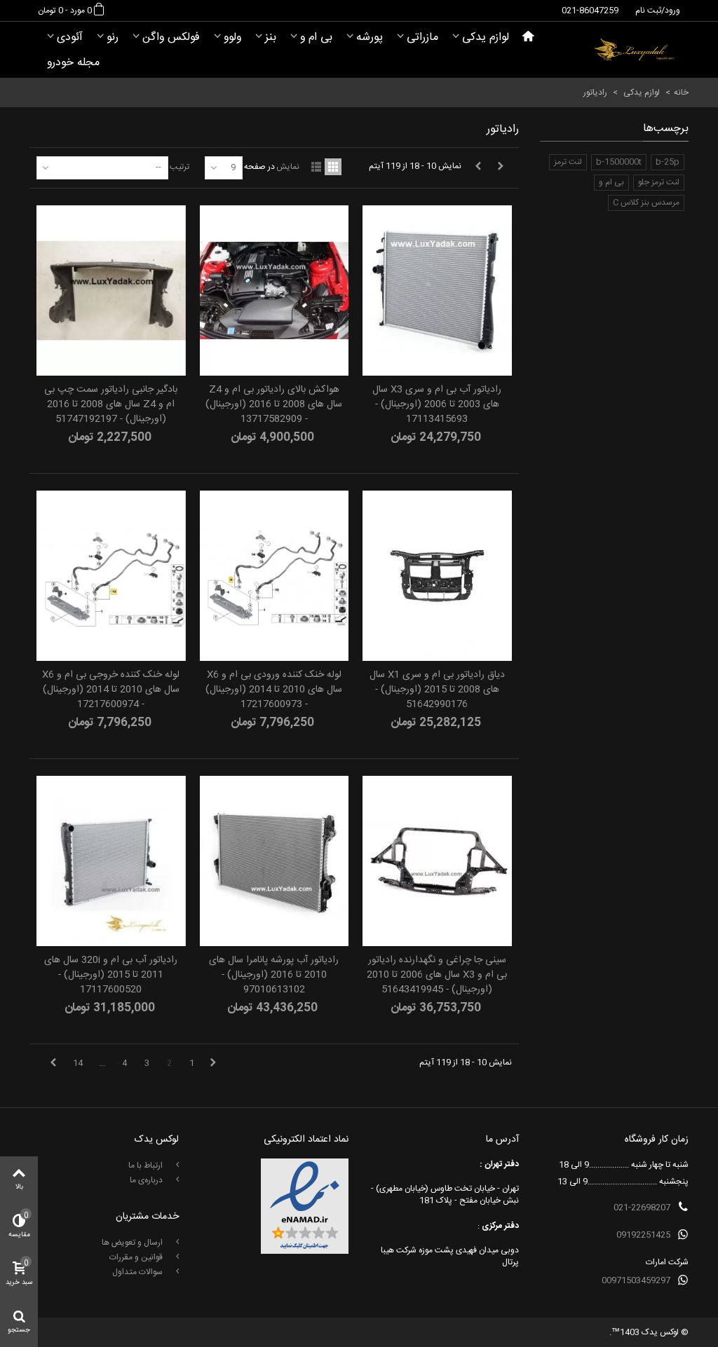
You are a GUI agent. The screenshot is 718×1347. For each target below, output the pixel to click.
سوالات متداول (138, 1272)
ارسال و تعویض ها (133, 1243)
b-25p (667, 162)
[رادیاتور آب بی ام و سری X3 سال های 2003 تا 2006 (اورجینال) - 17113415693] (437, 290)
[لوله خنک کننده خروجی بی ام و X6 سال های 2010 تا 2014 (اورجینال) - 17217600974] (110, 576)
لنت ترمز (568, 162)
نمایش (287, 166)
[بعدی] (478, 166)
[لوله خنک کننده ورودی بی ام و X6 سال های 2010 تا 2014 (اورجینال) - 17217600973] (274, 576)
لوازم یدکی (485, 37)
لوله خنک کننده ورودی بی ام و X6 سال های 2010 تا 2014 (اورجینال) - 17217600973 (273, 690)
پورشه (369, 37)
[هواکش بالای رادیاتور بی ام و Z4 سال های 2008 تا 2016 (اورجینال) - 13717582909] (274, 290)
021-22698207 (642, 1208)
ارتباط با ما (146, 1165)
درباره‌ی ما (147, 1180)
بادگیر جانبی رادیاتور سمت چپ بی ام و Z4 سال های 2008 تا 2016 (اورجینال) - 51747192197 (110, 405)
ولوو (232, 37)
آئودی (70, 37)
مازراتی (422, 37)
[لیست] (316, 166)
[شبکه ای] (333, 166)
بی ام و (316, 37)
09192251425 (643, 1235)
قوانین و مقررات (137, 1257)
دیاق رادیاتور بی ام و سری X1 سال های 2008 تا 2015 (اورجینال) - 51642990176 (437, 690)
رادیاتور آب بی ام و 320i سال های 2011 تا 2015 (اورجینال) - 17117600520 (110, 975)
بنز (270, 37)
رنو (112, 37)
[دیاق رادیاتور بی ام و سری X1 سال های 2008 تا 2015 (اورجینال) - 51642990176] (437, 576)
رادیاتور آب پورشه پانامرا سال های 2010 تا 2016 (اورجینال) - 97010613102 (274, 975)
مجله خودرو (73, 62)
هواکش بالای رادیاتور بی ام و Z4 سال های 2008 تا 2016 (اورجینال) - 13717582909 (273, 405)
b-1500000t (619, 162)
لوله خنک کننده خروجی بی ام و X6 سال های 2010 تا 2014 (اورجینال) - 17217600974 (111, 690)
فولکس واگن (171, 37)
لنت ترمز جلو (658, 182)
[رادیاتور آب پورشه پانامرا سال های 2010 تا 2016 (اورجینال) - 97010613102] (274, 861)
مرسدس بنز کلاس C (646, 203)
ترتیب (179, 166)
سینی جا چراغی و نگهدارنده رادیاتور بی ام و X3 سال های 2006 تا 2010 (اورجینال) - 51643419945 (437, 975)
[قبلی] (500, 166)
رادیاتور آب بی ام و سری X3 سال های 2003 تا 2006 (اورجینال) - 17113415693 (436, 405)
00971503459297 (636, 1280)
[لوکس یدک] (634, 50)
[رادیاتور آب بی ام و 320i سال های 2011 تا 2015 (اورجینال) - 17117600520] (110, 861)
